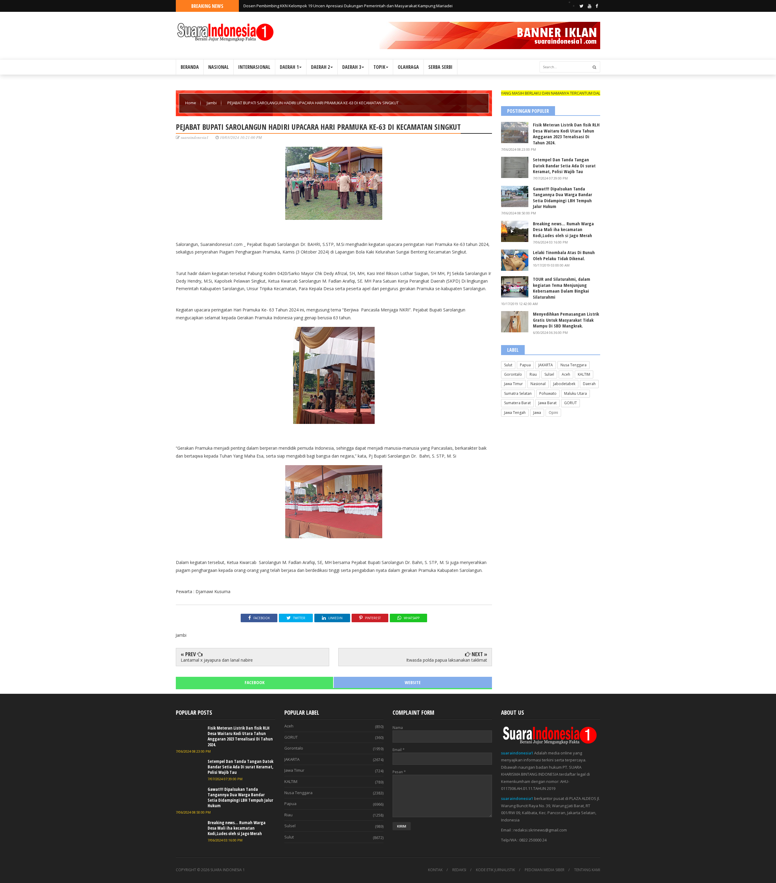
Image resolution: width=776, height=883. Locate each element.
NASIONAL (218, 67)
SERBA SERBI (440, 67)
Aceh (566, 374)
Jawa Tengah (515, 412)
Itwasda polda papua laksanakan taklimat (446, 660)
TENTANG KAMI (587, 870)
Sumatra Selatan (518, 393)
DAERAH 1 (289, 67)
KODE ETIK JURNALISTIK (495, 870)
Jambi (212, 103)
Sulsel (549, 374)
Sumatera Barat (517, 402)
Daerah (589, 383)
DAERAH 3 (351, 67)
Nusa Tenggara (573, 365)
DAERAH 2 (320, 67)
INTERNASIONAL (254, 67)
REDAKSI (459, 870)
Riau (533, 374)
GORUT (570, 402)
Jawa (537, 412)
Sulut (508, 365)
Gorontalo (513, 374)
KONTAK (435, 870)
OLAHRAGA (408, 67)
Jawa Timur (513, 383)
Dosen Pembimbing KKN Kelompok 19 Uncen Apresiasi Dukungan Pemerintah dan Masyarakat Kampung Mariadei (348, 5)
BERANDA (190, 67)
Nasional (538, 383)
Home (191, 103)
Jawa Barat (547, 402)
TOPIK (379, 67)
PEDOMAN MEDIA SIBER (544, 870)
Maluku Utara (575, 393)
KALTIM (584, 374)
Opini (553, 412)
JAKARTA (545, 365)
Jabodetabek (564, 383)
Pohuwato (548, 393)
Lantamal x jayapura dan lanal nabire (217, 660)
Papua (525, 365)
